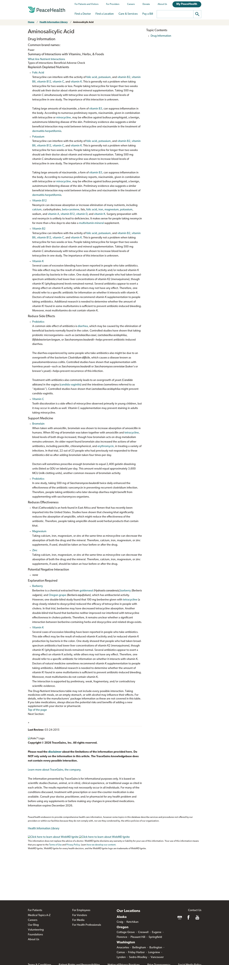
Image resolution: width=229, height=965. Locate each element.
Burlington (155, 947)
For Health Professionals (86, 925)
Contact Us (194, 910)
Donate (146, 4)
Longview (154, 952)
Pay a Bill (147, 14)
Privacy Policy (73, 845)
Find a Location (104, 14)
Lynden (121, 957)
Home (31, 22)
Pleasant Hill (138, 937)
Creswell (143, 932)
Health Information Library (54, 22)
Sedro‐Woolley (138, 957)
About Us (162, 4)
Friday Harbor (136, 952)
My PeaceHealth (186, 4)
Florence (122, 937)
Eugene (156, 932)
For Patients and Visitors (86, 4)
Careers (131, 4)
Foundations (35, 934)
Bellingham (139, 947)
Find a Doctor (83, 14)
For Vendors (79, 915)
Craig (120, 922)
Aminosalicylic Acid (83, 22)
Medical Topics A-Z (39, 915)
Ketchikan (132, 922)
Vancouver (157, 957)
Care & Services (128, 14)
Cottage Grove (126, 932)
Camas (121, 952)
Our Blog (33, 925)
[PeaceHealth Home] (46, 10)
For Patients (35, 910)
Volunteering (36, 930)
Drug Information (161, 36)
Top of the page (37, 710)
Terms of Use (55, 845)
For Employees (81, 910)
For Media (78, 920)
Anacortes (123, 947)
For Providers (112, 4)
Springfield (155, 937)
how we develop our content (101, 845)
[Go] (197, 14)
